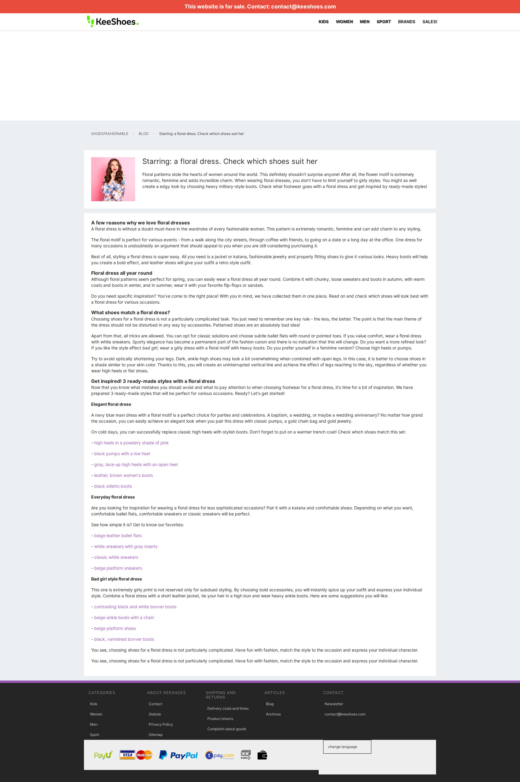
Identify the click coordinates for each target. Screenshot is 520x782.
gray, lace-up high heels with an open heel (136, 464)
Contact (155, 704)
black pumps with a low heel (122, 453)
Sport (94, 734)
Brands (406, 21)
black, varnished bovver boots (124, 639)
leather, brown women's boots (123, 475)
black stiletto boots (113, 486)
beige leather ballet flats (118, 535)
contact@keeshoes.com (303, 6)
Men (94, 724)
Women (96, 714)
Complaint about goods (226, 729)
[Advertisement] (260, 75)
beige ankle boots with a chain (124, 617)
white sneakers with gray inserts (125, 546)
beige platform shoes (115, 628)
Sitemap (155, 734)
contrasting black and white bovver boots (135, 606)
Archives (273, 714)
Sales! (430, 21)
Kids (93, 704)
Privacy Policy (161, 724)
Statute (155, 714)
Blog (270, 704)
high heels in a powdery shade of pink (131, 442)
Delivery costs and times (228, 708)
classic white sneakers (116, 557)
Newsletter (334, 704)
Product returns (220, 718)
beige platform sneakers (118, 568)
